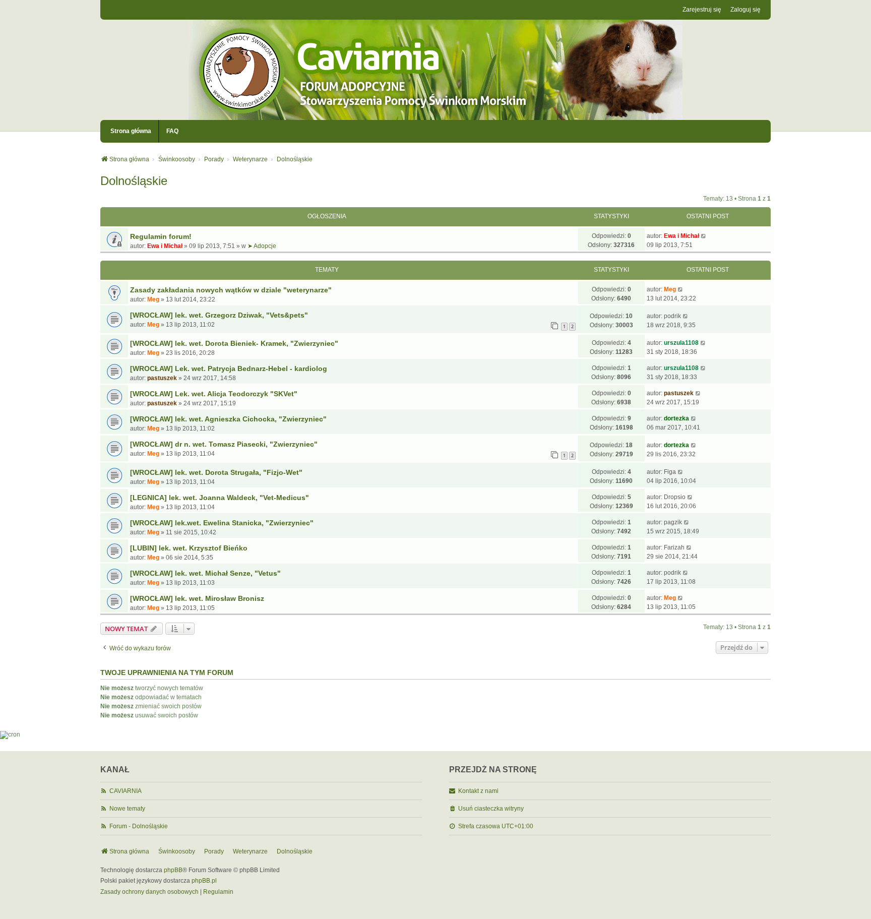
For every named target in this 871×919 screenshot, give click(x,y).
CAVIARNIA (125, 790)
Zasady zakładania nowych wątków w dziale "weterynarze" (231, 290)
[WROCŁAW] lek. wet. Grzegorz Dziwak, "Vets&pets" (219, 315)
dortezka (676, 418)
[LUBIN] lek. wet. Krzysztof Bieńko (188, 548)
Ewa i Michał (164, 246)
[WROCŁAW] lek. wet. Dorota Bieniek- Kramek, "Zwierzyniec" (234, 343)
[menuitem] (149, 892)
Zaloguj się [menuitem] (745, 9)
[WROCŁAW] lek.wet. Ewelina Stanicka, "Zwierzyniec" (222, 523)
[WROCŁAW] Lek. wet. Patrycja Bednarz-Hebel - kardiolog (228, 368)
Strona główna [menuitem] (130, 131)
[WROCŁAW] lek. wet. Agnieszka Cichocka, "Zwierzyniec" (228, 419)
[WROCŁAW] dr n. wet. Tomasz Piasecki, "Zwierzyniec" (224, 444)
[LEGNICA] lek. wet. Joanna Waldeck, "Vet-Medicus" (219, 498)
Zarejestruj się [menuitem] (701, 9)
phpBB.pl (204, 880)
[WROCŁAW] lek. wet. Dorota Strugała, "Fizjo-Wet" (216, 472)
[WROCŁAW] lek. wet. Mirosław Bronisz (197, 598)
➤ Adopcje (261, 246)
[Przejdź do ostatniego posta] (704, 235)
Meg (153, 299)
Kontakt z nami (478, 790)
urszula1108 (681, 342)
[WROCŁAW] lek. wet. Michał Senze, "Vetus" (205, 573)
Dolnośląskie (133, 181)
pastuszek (162, 378)
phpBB (173, 870)
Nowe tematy (127, 808)
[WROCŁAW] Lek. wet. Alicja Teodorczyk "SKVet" (213, 394)
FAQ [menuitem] (172, 131)
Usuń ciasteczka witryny (491, 808)
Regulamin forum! (161, 236)
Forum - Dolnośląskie (138, 826)
